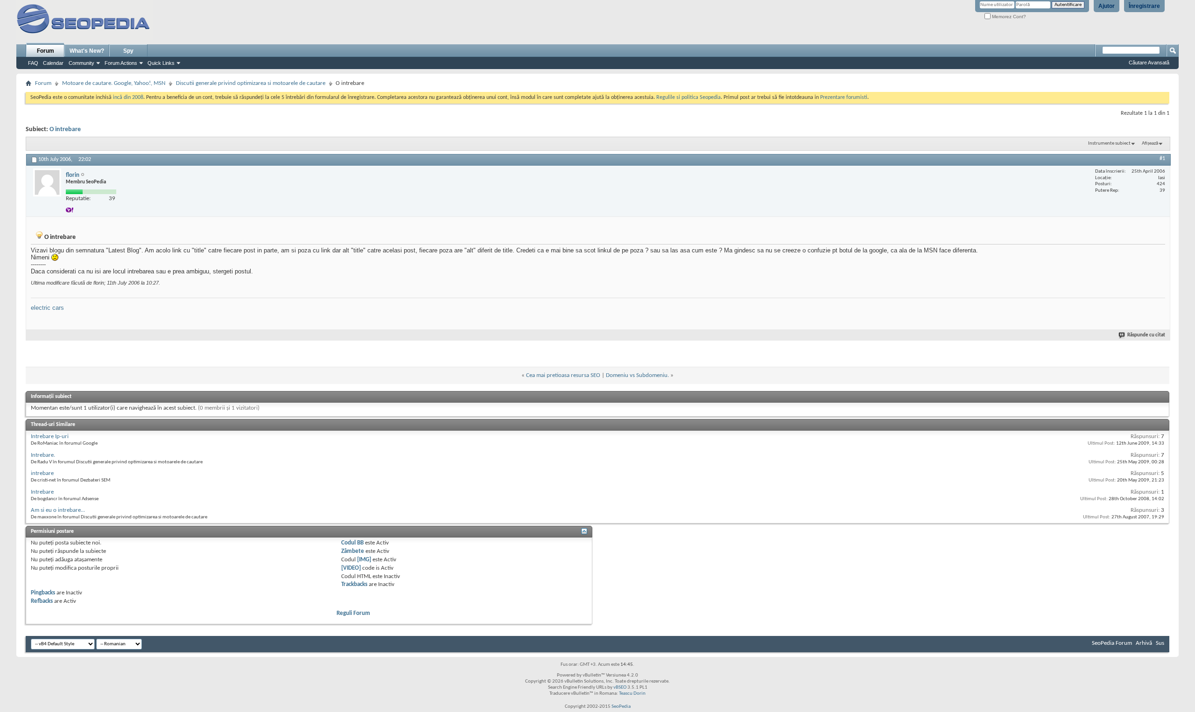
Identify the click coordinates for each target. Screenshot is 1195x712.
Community (81, 63)
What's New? (87, 51)
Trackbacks (354, 584)
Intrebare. (43, 455)
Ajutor (1106, 6)
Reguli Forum (353, 613)
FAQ (33, 63)
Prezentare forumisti (843, 97)
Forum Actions (121, 63)
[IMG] (364, 560)
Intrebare (42, 492)
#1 (1162, 158)
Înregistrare (1144, 6)
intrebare (42, 473)
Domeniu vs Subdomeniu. (637, 375)
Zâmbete (352, 551)
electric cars (47, 307)
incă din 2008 (128, 97)
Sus (1160, 643)
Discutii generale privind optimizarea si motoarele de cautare (250, 83)
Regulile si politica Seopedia (688, 97)
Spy (128, 51)
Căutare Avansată (1149, 62)
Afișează (1150, 143)
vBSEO (619, 687)
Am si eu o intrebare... (58, 510)
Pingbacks (43, 593)
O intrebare (65, 129)
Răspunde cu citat (1146, 335)
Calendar (53, 63)
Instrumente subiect (1109, 143)
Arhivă (1144, 643)
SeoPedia (621, 706)
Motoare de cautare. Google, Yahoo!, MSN (113, 83)
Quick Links (161, 63)
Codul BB (352, 543)
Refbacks (42, 601)
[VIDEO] (351, 568)
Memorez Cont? (1008, 16)
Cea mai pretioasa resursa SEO (563, 375)
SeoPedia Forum (1112, 643)
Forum (45, 51)
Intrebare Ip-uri (50, 436)
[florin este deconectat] (47, 182)
